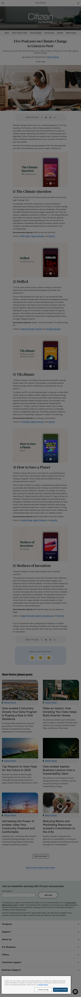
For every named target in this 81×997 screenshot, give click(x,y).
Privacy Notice (43, 985)
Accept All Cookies (60, 990)
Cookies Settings (43, 990)
